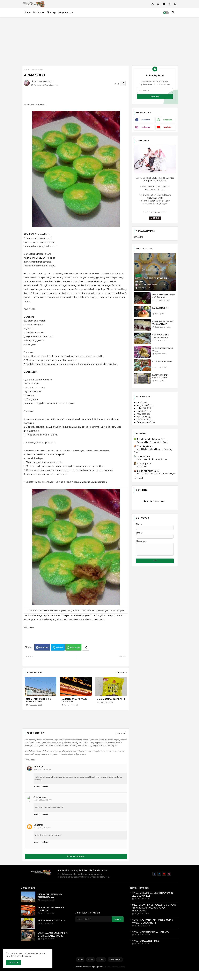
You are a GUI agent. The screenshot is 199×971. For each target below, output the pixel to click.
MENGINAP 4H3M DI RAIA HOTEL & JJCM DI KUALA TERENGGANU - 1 (153, 921)
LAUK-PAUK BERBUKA (162, 362)
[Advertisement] (99, 40)
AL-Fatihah (142, 466)
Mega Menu (64, 12)
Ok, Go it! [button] (13, 962)
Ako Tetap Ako (144, 463)
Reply (36, 787)
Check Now (22, 956)
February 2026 (144, 422)
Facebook (44, 647)
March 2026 (143, 419)
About (90, 959)
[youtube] (164, 874)
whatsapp (167, 120)
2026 (140, 402)
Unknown (38, 825)
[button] (166, 12)
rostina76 (39, 766)
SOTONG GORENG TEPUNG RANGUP (160, 336)
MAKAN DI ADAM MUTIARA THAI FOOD (74, 700)
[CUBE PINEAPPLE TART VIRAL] (142, 352)
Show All (139, 478)
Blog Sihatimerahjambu (148, 471)
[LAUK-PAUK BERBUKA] (142, 365)
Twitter (59, 647)
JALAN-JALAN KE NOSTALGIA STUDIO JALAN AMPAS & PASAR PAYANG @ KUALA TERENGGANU (52, 934)
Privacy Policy (115, 959)
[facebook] (152, 4)
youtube (167, 127)
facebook (146, 120)
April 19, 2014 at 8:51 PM (42, 770)
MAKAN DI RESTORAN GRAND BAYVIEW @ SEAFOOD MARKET (152, 894)
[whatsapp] (158, 4)
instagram (146, 127)
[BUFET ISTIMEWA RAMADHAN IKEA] (142, 378)
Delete (45, 787)
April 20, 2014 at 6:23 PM (43, 800)
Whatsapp (75, 647)
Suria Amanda (143, 456)
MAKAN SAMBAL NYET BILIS (111, 699)
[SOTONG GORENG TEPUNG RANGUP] (142, 338)
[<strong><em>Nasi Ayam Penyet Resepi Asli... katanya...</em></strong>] (142, 298)
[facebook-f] (154, 874)
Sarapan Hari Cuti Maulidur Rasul (152, 442)
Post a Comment (75, 856)
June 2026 (142, 411)
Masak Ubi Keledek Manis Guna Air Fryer (156, 473)
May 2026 (142, 414)
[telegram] (164, 4)
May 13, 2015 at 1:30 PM (42, 828)
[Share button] (85, 647)
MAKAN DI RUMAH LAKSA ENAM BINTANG (38, 700)
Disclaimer (38, 12)
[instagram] (175, 4)
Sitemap (51, 12)
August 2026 (143, 405)
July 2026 (142, 408)
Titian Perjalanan (144, 446)
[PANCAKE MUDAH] (142, 311)
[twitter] (169, 4)
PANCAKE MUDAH (160, 308)
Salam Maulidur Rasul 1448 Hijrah (152, 459)
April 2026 (142, 417)
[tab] (27, 12)
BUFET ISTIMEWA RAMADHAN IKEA (160, 376)
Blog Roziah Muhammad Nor (151, 439)
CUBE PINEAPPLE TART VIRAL (162, 349)
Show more (121, 672)
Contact (101, 959)
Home (27, 12)
